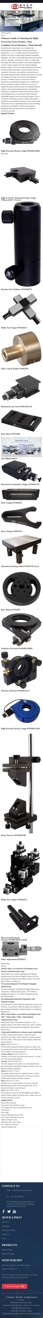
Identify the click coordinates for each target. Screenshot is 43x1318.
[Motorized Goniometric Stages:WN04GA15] (21, 471)
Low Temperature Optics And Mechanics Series (16, 1108)
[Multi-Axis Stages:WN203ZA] (21, 309)
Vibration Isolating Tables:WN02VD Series (20, 566)
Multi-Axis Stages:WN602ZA (14, 899)
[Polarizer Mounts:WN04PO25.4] (21, 670)
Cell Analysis (5, 1110)
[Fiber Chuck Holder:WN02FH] (21, 348)
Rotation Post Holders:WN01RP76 (16, 289)
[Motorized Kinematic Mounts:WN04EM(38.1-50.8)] (21, 919)
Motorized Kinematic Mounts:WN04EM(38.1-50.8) (14, 939)
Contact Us (6, 1234)
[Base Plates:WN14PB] (21, 420)
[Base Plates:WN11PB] (21, 588)
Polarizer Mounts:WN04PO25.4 (15, 691)
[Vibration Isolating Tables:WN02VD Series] (21, 549)
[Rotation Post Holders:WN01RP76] (21, 244)
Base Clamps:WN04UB (11, 503)
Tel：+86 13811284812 (15, 1196)
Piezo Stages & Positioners (9, 1124)
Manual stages (7, 1250)
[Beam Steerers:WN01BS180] (21, 782)
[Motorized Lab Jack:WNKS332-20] (21, 388)
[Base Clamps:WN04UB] (21, 494)
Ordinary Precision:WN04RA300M (16, 648)
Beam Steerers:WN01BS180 (13, 835)
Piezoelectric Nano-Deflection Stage (13, 1105)
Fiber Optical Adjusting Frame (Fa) (12, 1117)
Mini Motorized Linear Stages (11, 1122)
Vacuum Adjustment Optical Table (12, 1115)
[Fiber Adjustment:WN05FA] (21, 949)
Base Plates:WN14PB (10, 434)
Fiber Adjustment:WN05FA (13, 959)
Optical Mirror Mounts (8, 1103)
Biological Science (8, 1230)
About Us (5, 1222)
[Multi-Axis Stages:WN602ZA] (21, 868)
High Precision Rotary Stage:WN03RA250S (20, 728)
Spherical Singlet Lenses (9, 1120)
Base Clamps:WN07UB (11, 531)
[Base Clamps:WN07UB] (21, 517)
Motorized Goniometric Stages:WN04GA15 (20, 484)
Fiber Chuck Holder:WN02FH (14, 369)
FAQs (4, 1239)
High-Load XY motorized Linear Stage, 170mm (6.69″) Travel (18, 199)
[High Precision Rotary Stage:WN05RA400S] (21, 131)
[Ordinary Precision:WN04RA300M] (21, 629)
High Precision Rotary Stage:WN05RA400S (20, 151)
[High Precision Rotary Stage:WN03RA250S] (21, 710)
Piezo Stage (5, 1112)
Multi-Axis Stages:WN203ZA (14, 328)
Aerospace (6, 1226)
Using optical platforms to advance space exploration (21, 1032)
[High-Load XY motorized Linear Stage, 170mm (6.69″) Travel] (21, 175)
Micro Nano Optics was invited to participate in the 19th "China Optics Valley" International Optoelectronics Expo (21, 1017)
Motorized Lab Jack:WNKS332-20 (16, 406)
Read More (4, 154)
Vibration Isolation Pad (8, 1127)
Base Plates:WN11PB (10, 610)
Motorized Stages (8, 1254)
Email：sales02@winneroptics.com (19, 1190)
